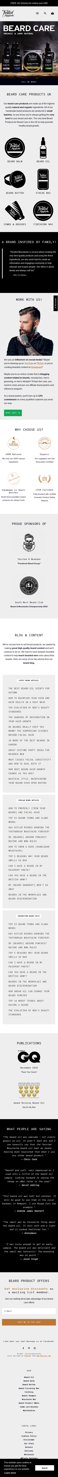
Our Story (29, 1444)
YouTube (29, 363)
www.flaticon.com (44, 1356)
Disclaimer (29, 1440)
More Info (12, 413)
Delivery (29, 1451)
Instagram (36, 367)
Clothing (29, 1392)
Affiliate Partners (29, 1458)
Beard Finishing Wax (29, 1388)
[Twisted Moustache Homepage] (7, 13)
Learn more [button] (10, 1473)
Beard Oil (29, 1377)
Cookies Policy (29, 1436)
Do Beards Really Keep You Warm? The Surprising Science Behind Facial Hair (28, 731)
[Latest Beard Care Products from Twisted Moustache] (29, 50)
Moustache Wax (29, 1399)
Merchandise (29, 1411)
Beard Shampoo (29, 1396)
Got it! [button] (45, 1468)
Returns (29, 1447)
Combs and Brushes (29, 1407)
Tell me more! (29, 82)
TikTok (40, 363)
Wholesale (29, 1455)
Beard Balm (29, 1381)
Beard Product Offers (29, 1403)
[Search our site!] (44, 13)
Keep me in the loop (29, 1322)
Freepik (27, 1356)
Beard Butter (29, 1385)
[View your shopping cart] (51, 13)
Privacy (29, 1432)
